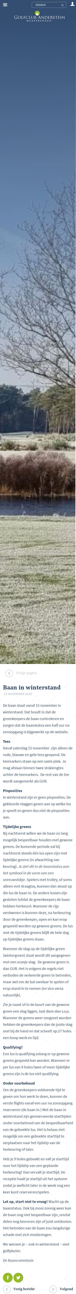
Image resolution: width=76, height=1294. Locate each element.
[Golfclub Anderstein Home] (39, 11)
